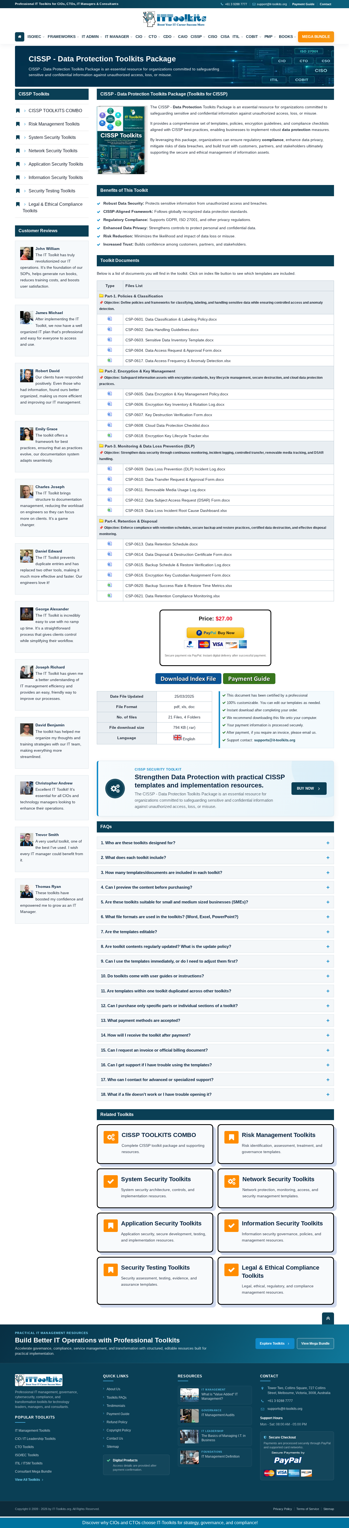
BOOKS (286, 37)
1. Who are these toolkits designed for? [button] (138, 842)
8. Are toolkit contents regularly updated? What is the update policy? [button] (166, 946)
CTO (153, 37)
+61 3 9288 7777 (280, 1400)
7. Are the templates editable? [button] (129, 931)
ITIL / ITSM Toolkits (29, 1463)
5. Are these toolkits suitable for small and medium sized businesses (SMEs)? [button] (174, 902)
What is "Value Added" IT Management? (219, 1396)
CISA (225, 37)
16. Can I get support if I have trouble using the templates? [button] (156, 1065)
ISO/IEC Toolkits (27, 1455)
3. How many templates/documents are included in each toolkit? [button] (161, 872)
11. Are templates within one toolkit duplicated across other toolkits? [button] (166, 991)
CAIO (183, 37)
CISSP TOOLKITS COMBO (55, 110)
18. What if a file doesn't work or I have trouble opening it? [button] (156, 1094)
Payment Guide (303, 4)
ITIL (236, 37)
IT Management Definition (220, 1456)
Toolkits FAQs (117, 1397)
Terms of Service (307, 1509)
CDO (167, 37)
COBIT (252, 37)
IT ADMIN (90, 37)
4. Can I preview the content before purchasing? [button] (146, 887)
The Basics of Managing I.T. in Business (223, 1438)
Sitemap (113, 1447)
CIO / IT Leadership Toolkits (35, 1439)
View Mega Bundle (315, 1343)
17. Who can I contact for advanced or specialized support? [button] (157, 1079)
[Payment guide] (249, 678)
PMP (268, 37)
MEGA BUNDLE (316, 37)
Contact (325, 4)
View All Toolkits (28, 1480)
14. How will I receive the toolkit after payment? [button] (146, 1035)
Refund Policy (117, 1422)
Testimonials (116, 1406)
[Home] (19, 36)
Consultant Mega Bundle (33, 1471)
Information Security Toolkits (56, 177)
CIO (139, 37)
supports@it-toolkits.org (284, 1408)
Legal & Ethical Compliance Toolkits (53, 207)
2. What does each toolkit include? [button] (133, 857)
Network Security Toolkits (53, 150)
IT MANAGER (117, 37)
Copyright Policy (119, 1430)
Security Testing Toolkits (52, 191)
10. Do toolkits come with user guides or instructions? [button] (152, 976)
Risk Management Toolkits (54, 124)
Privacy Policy (282, 1509)
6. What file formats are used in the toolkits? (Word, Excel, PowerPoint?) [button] (169, 916)
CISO (212, 37)
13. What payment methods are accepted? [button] (140, 1020)
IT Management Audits (217, 1415)
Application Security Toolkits (56, 164)
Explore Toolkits (272, 1343)
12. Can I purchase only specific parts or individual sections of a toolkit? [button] (169, 1005)
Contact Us (115, 1438)
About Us (113, 1389)
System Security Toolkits (52, 137)
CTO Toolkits (24, 1447)
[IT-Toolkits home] (38, 1380)
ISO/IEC (34, 37)
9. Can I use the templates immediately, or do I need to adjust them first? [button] (169, 961)
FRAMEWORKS (62, 37)
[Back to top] (328, 1318)
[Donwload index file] (188, 678)
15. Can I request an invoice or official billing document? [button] (154, 1050)
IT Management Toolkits (32, 1430)
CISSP (196, 37)
